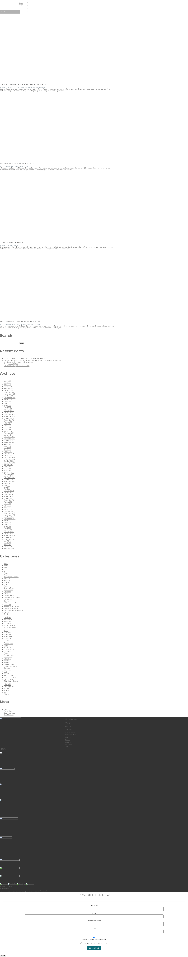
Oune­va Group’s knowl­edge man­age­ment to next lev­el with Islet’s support (25, 84)
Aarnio (6, 564)
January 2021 (8, 493)
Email (94, 928)
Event (17, 245)
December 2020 (9, 494)
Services (7, 668)
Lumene (6, 640)
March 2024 (8, 431)
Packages (28, 166)
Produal (6, 653)
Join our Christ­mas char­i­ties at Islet (12, 242)
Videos (6, 690)
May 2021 (7, 487)
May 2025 (7, 405)
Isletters (6, 629)
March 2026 (8, 387)
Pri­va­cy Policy (68, 726)
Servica (6, 661)
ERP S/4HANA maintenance (13, 610)
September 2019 (9, 519)
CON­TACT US (95, 11)
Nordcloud (7, 648)
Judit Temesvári (6, 166)
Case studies (8, 590)
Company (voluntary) (94, 921)
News (6, 646)
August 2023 (8, 444)
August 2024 (8, 422)
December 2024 (9, 414)
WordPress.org (9, 715)
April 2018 (7, 545)
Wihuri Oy (39, 324)
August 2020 (8, 502)
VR (5, 692)
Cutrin (6, 594)
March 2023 (8, 452)
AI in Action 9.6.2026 (11, 364)
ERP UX (6, 612)
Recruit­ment (3, 748)
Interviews (7, 621)
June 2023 (7, 446)
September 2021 (9, 481)
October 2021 (9, 480)
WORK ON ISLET (95, 5)
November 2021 (9, 478)
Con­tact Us (3, 749)
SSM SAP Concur (10, 677)
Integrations (8, 620)
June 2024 (7, 426)
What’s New (68, 742)
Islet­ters (67, 746)
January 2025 (8, 413)
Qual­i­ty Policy (68, 729)
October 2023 (9, 441)
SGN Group (8, 670)
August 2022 (8, 465)
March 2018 (8, 547)
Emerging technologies (12, 597)
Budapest (71, 719)
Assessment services (11, 577)
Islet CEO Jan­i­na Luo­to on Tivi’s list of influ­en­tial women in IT (24, 358)
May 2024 (7, 427)
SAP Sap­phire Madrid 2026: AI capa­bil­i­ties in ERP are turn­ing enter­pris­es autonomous (33, 360)
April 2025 (7, 407)
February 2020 (9, 511)
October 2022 (9, 461)
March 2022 (8, 472)
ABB (5, 567)
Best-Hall (7, 579)
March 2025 (8, 409)
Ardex (6, 573)
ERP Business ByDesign (12, 603)
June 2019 (7, 524)
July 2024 (7, 424)
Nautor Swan (8, 644)
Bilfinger (6, 582)
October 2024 (9, 418)
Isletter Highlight (9, 625)
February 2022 (9, 474)
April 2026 (7, 385)
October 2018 (9, 537)
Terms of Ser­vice (40, 891)
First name (94, 906)
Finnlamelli (7, 618)
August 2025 (8, 400)
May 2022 (7, 468)
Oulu (75, 719)
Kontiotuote (8, 634)
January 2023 (8, 455)
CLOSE (3, 956)
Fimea (6, 616)
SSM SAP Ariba (9, 675)
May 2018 (7, 543)
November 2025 (9, 394)
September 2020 (9, 500)
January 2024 (8, 435)
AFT (5, 571)
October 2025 (9, 396)
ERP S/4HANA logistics (12, 608)
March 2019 (8, 530)
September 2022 (9, 463)
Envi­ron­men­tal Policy (70, 732)
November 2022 (9, 459)
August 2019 (8, 521)
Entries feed (8, 711)
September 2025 (9, 398)
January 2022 (8, 476)
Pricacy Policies (102, 943)
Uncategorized (9, 687)
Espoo (66, 719)
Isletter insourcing (10, 627)
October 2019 (9, 517)
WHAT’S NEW (95, 2)
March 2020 (8, 509)
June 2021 (7, 485)
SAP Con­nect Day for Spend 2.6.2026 (16, 366)
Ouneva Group (27, 87)
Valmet (6, 688)
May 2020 (7, 506)
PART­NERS (95, 8)
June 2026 (7, 381)
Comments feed (9, 713)
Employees (8, 599)
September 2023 (9, 442)
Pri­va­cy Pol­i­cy (30, 891)
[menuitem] (95, 14)
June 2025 (7, 403)
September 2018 (9, 539)
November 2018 (9, 535)
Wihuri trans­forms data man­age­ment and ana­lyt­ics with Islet (20, 321)
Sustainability (8, 679)
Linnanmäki (7, 638)
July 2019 (7, 522)
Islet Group (7, 623)
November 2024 (9, 416)
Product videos (9, 655)
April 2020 (7, 508)
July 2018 (7, 541)
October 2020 (9, 498)
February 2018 (9, 548)
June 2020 (7, 504)
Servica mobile (9, 664)
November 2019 (9, 515)
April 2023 (7, 450)
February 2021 (9, 491)
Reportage (7, 659)
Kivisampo (7, 633)
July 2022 (7, 467)
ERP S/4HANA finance (11, 607)
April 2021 (7, 489)
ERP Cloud (7, 605)
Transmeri (7, 683)
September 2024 (9, 420)
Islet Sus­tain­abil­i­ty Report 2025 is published (18, 362)
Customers (20, 87)
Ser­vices (67, 739)
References (42, 87)
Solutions (7, 674)
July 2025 (7, 401)
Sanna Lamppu (5, 87)
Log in (6, 709)
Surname (94, 913)
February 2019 (9, 532)
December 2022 (9, 457)
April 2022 (7, 470)
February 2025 (9, 411)
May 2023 (7, 448)
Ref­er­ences (67, 740)
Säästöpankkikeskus (11, 681)
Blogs (6, 586)
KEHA (6, 631)
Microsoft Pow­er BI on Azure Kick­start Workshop (17, 163)
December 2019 (9, 513)
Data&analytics (21, 166)
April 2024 (7, 429)
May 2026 (7, 383)
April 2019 (7, 528)
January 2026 (8, 390)
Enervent (7, 601)
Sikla (5, 672)
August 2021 (8, 483)
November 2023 (9, 439)
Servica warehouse (10, 666)
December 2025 (9, 392)
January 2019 (8, 534)
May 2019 (7, 526)
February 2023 (9, 454)
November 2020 (9, 496)
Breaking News (9, 588)
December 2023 (9, 437)
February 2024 (9, 433)
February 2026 (9, 388)
